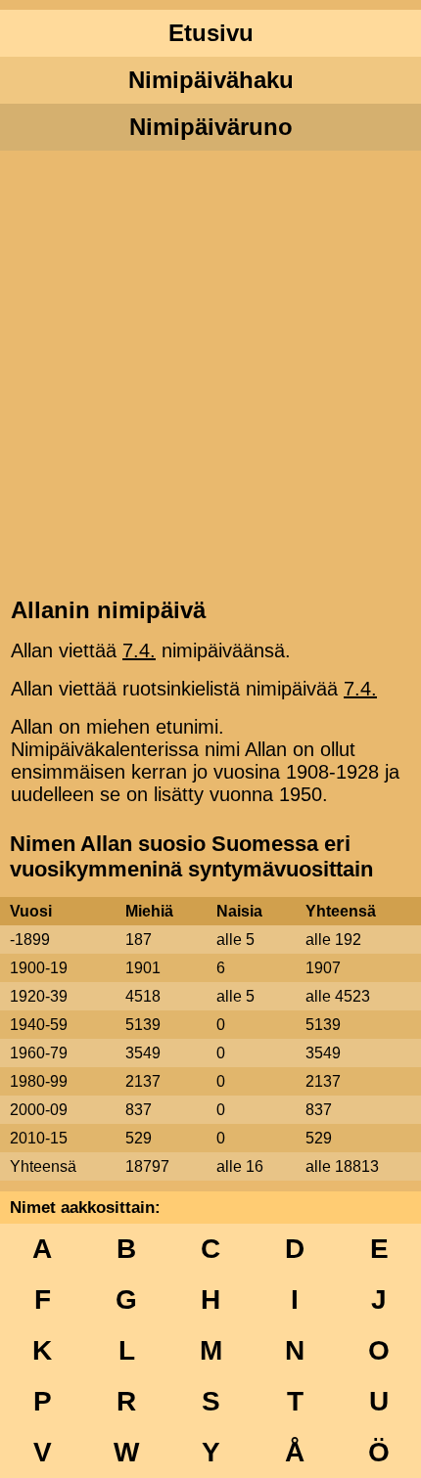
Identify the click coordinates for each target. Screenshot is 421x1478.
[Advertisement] (210, 371)
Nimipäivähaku (211, 80)
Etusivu (211, 33)
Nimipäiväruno (211, 126)
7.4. (139, 650)
